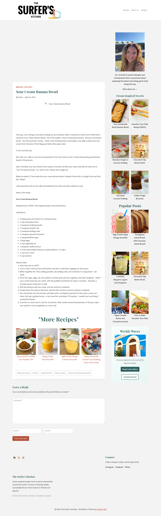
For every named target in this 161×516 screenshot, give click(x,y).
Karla (20, 97)
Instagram (109, 467)
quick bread (46, 373)
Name (16, 431)
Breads (19, 87)
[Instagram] (23, 458)
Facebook (119, 467)
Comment (18, 400)
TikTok (127, 467)
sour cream (60, 373)
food (35, 373)
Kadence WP (101, 509)
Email (48, 431)
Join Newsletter (130, 377)
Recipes (126, 10)
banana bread (23, 373)
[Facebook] (14, 458)
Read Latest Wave (130, 369)
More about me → (130, 89)
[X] (19, 458)
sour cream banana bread (79, 373)
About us (135, 10)
